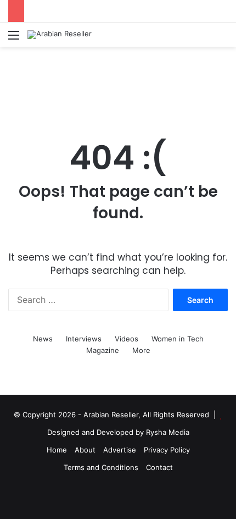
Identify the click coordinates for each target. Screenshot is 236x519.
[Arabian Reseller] (59, 34)
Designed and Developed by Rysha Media (118, 432)
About (85, 449)
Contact (159, 467)
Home (57, 449)
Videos (126, 338)
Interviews (84, 338)
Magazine (102, 350)
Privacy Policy (167, 449)
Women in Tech (177, 338)
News (43, 338)
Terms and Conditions (101, 467)
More (141, 350)
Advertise (119, 449)
